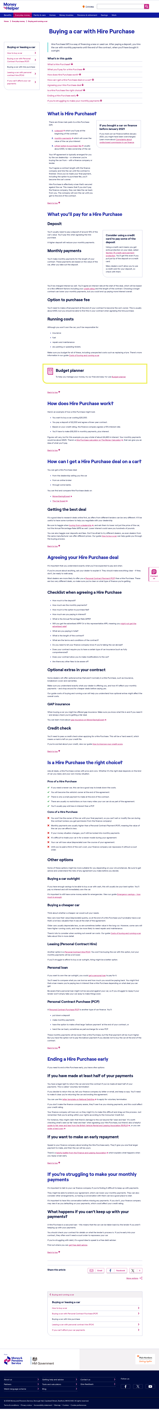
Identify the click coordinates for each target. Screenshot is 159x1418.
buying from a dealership (80, 525)
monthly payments (63, 138)
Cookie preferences (78, 1405)
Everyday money (22, 15)
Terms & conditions (11, 1405)
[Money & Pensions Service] (13, 1359)
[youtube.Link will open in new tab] (150, 1386)
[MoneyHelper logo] (11, 6)
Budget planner (119, 376)
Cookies (65, 1405)
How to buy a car (109, 536)
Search (146, 6)
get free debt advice (78, 1245)
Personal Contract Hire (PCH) (77, 952)
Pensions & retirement (87, 15)
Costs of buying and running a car (84, 355)
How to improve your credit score (108, 744)
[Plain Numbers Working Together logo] (145, 1359)
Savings (104, 15)
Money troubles (66, 15)
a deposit (59, 130)
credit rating (89, 288)
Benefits (7, 15)
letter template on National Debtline (78, 1099)
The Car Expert (59, 501)
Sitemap (57, 1405)
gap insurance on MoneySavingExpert (87, 719)
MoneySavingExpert (61, 496)
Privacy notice (26, 1405)
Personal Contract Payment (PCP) (100, 578)
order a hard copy (55, 1128)
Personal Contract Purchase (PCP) (64, 1009)
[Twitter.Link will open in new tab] (138, 1386)
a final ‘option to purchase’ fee (68, 146)
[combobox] (120, 6)
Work (114, 15)
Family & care (40, 15)
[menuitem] (7, 15)
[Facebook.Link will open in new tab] (125, 1386)
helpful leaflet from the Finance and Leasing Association (81, 1152)
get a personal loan (97, 975)
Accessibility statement (43, 1405)
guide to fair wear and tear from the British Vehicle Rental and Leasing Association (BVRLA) (87, 1125)
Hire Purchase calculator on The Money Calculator (98, 440)
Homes (52, 15)
